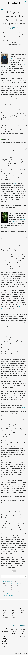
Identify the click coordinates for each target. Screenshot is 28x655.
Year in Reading (23, 605)
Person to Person (22, 626)
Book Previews (5, 605)
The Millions (10, 0)
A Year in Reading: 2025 (22, 610)
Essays (3, 9)
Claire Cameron (13, 27)
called (23, 407)
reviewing (15, 40)
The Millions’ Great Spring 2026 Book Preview (14, 613)
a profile (15, 183)
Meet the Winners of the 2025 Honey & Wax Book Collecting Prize (5, 637)
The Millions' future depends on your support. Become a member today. (14, 576)
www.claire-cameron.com (8, 595)
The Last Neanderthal (15, 584)
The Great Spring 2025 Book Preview (14, 632)
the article (12, 58)
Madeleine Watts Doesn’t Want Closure (23, 633)
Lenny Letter (22, 589)
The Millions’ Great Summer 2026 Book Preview (5, 613)
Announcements (6, 626)
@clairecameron (10, 593)
